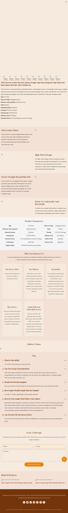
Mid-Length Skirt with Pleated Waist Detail (16, 483)
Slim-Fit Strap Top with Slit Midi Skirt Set (50, 483)
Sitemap (59, 509)
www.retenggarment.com (48, 509)
